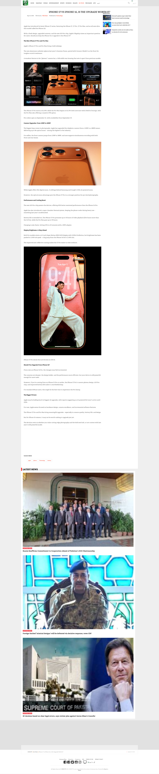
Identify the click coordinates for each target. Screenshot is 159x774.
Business (68, 3)
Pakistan (39, 3)
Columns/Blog (62, 759)
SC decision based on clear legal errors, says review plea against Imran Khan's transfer (59, 716)
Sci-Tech (81, 3)
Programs (88, 3)
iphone (35, 460)
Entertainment (54, 3)
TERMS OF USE (89, 759)
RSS (83, 759)
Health (75, 3)
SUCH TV (64, 769)
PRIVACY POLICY (99, 759)
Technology (42, 460)
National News (27, 548)
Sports (62, 3)
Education (70, 759)
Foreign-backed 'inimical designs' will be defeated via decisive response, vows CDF (57, 633)
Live (94, 3)
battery (49, 460)
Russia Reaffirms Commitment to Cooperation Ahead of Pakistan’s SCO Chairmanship (59, 551)
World (45, 3)
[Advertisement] (62, 441)
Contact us (77, 759)
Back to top (131, 752)
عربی (98, 3)
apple (29, 460)
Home (32, 3)
